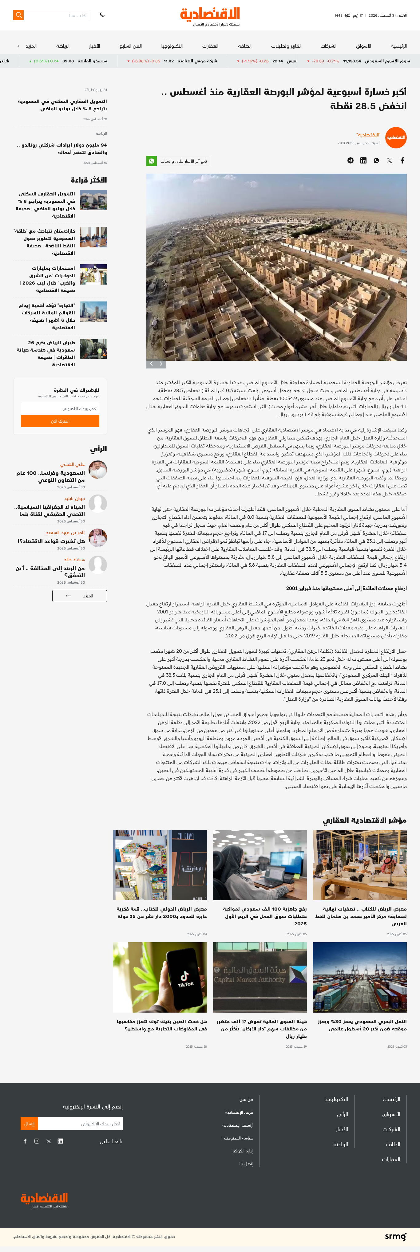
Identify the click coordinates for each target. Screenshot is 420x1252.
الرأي (342, 1114)
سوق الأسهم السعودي (387, 60)
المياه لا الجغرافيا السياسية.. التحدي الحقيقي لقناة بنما (49, 510)
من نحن (246, 1099)
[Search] (18, 15)
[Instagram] (37, 1141)
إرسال (29, 1123)
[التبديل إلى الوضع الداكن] (102, 15)
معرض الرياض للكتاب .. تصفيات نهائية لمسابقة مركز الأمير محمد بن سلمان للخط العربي (361, 916)
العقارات (210, 46)
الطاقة (245, 46)
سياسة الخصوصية (238, 1137)
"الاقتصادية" (368, 134)
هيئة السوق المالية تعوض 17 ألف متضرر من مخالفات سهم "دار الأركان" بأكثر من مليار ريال (262, 1028)
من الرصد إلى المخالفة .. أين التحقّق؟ (50, 571)
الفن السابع (131, 46)
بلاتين (66, 60)
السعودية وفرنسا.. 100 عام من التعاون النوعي (50, 476)
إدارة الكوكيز (242, 1150)
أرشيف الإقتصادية (237, 1125)
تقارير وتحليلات (286, 46)
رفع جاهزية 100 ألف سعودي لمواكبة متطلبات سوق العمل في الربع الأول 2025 (265, 916)
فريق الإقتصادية (239, 1112)
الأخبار (94, 46)
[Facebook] (25, 1141)
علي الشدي (72, 464)
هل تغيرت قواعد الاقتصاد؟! (51, 540)
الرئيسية (399, 46)
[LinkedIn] (60, 1141)
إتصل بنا (246, 1163)
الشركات (328, 46)
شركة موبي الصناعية (260, 60)
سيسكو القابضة (155, 60)
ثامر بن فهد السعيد (65, 532)
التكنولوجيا (172, 46)
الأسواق (363, 46)
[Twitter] (48, 1141)
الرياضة (62, 46)
